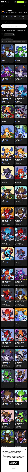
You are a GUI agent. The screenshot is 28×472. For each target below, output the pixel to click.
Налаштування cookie (13, 467)
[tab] (11, 30)
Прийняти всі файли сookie (13, 463)
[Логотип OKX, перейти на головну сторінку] (5, 1)
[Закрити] (25, 449)
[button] (15, 2)
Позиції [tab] (3, 30)
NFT (2, 6)
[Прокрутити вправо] (26, 30)
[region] (14, 459)
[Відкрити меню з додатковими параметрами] (25, 1)
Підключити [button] (20, 1)
